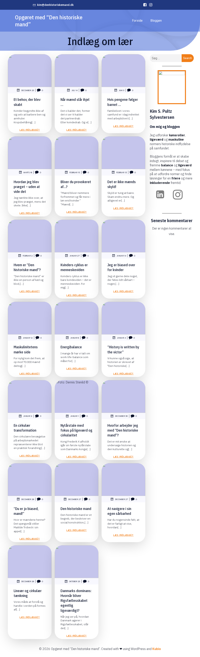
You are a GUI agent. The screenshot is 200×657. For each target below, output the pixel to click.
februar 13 (121, 172)
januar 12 (28, 337)
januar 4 (121, 337)
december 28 (27, 499)
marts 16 (27, 172)
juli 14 (74, 90)
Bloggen (156, 20)
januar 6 (74, 337)
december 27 (74, 499)
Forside (137, 20)
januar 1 (74, 416)
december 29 (27, 90)
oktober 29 (74, 581)
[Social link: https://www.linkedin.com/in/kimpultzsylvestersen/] (144, 5)
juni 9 (121, 90)
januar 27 (75, 255)
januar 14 (121, 255)
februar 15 (74, 172)
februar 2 (28, 255)
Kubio (156, 649)
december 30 (121, 416)
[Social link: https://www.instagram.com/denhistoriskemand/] (150, 5)
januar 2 (27, 416)
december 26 (27, 581)
